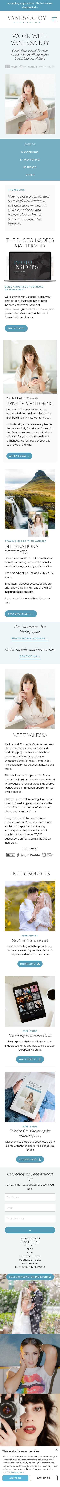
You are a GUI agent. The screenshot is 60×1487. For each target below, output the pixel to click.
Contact (30, 1245)
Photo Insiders (30, 1256)
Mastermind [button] (30, 152)
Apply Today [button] (16, 328)
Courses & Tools (30, 1259)
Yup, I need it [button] (28, 1059)
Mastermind (30, 1263)
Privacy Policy (17, 1472)
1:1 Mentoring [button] (30, 159)
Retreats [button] (30, 167)
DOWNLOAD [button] (28, 963)
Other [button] (30, 174)
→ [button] (30, 1230)
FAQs (30, 1252)
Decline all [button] (43, 1478)
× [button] (56, 1450)
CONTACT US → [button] (30, 656)
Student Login (30, 1238)
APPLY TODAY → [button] (19, 455)
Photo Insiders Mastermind (36, 413)
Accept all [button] (15, 1478)
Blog (30, 1249)
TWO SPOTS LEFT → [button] (21, 613)
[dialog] (30, 1466)
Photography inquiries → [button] (30, 638)
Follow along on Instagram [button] (30, 1276)
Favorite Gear (30, 1241)
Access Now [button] (28, 1159)
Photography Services (30, 1266)
